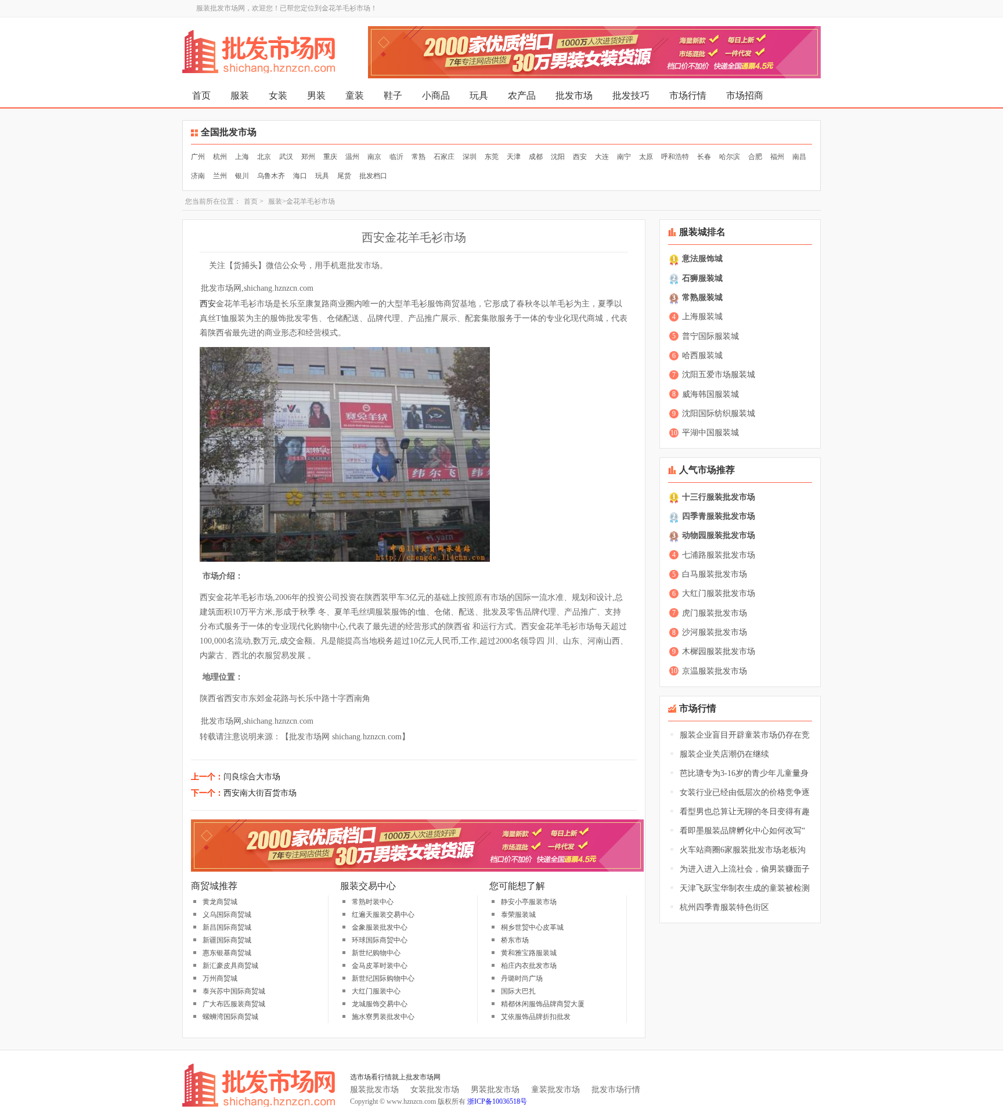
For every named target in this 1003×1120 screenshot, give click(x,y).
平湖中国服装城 (710, 432)
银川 (242, 176)
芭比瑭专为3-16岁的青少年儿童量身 (744, 773)
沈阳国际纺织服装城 (718, 413)
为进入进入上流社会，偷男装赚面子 (745, 869)
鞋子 (393, 95)
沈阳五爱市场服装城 (718, 374)
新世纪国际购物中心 (383, 978)
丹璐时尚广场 (522, 978)
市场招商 (744, 95)
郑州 (308, 157)
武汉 (286, 157)
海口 (300, 176)
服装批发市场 (374, 1089)
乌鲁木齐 (271, 176)
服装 (239, 95)
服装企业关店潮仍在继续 (724, 754)
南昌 (799, 157)
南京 (374, 157)
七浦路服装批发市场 (718, 555)
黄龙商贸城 (220, 902)
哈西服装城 (702, 355)
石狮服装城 (702, 278)
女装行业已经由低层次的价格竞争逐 (745, 792)
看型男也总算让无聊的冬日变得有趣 (745, 811)
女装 (278, 95)
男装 (316, 95)
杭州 (220, 157)
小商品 (436, 95)
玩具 (479, 95)
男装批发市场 (495, 1089)
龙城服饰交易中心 (379, 1004)
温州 (352, 157)
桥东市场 (515, 940)
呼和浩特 (675, 157)
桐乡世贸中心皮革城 (532, 927)
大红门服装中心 (376, 991)
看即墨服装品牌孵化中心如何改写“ (742, 830)
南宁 (624, 157)
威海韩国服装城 (710, 394)
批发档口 (373, 176)
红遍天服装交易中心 (383, 915)
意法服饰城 (702, 258)
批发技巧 (631, 95)
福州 (777, 157)
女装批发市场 (434, 1089)
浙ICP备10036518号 (497, 1101)
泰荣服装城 (518, 915)
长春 (704, 157)
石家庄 (444, 157)
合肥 (755, 157)
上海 (242, 157)
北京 (264, 157)
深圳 (470, 157)
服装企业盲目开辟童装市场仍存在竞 (745, 735)
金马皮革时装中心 (379, 966)
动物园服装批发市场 (718, 535)
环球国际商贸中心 (379, 940)
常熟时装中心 (373, 902)
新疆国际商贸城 (227, 940)
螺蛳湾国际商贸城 (230, 1017)
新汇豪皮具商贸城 (230, 966)
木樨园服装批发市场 (718, 651)
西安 (580, 157)
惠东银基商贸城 (227, 953)
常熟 (418, 157)
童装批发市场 (555, 1089)
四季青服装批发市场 (718, 516)
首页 (201, 95)
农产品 (522, 95)
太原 (646, 157)
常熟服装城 (702, 297)
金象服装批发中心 (379, 927)
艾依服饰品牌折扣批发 (536, 1017)
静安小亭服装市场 (529, 902)
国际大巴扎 (518, 991)
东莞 (492, 157)
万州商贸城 (220, 978)
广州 (198, 157)
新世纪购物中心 (376, 953)
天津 (514, 157)
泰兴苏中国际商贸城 (234, 991)
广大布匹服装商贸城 (234, 1004)
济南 (198, 176)
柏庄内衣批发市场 (529, 966)
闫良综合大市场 (251, 776)
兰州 (220, 176)
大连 (602, 157)
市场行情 (687, 95)
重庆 (330, 157)
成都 (536, 157)
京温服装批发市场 (714, 671)
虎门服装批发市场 (714, 613)
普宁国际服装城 (710, 336)
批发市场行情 (615, 1089)
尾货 (344, 176)
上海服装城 (702, 316)
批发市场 (574, 95)
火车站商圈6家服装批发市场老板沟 (743, 850)
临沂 (396, 157)
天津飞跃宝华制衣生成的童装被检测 (745, 888)
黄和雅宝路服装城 (529, 953)
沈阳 (558, 157)
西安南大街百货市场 (260, 793)
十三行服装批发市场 (718, 497)
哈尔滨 (729, 157)
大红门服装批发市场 (718, 593)
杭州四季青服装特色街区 (724, 907)
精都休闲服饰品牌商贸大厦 (543, 1004)
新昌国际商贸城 (227, 927)
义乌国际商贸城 (227, 915)
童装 (354, 95)
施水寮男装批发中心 (383, 1017)
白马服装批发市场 (714, 574)
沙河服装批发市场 (714, 632)
